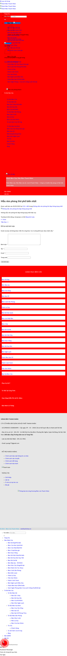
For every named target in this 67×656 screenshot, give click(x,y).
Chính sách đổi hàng (11, 461)
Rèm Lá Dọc (15, 620)
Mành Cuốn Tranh (13, 580)
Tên (2, 249)
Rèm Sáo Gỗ (15, 610)
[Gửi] (5, 19)
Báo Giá (6, 191)
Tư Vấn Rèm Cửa (8, 93)
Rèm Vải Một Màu (13, 555)
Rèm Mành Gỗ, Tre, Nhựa (15, 568)
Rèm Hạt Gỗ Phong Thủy (18, 613)
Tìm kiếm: (6, 532)
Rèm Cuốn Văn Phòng (14, 570)
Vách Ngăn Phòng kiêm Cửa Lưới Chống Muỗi (22, 588)
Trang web (4, 257)
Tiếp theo (4, 222)
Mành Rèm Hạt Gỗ (13, 585)
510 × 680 (26, 206)
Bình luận (4, 244)
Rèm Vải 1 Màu (15, 595)
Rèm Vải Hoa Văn (16, 598)
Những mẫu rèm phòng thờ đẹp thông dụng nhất (48, 206)
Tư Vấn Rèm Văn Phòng (15, 615)
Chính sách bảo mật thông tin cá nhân (16, 456)
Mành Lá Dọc (12, 575)
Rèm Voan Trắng (13, 553)
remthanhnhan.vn (25, 529)
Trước (3, 219)
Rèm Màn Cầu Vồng (14, 565)
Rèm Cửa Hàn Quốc (14, 545)
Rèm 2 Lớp (11, 550)
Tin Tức (10, 625)
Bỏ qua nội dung (5, 1)
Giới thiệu (8, 477)
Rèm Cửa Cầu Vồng (17, 608)
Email (3, 253)
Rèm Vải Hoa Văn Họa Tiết (16, 558)
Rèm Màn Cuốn (16, 618)
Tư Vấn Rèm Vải (12, 593)
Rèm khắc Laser (12, 573)
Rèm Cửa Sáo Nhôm (17, 623)
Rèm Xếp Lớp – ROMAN (15, 563)
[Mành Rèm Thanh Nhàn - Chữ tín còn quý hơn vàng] (8, 6)
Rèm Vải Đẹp (12, 543)
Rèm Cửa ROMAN (17, 600)
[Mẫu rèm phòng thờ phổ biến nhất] (16, 209)
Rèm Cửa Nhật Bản (13, 548)
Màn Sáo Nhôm (12, 578)
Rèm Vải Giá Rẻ (12, 560)
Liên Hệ (6, 194)
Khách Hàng (15, 628)
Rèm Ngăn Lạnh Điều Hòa (15, 583)
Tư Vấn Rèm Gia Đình (14, 605)
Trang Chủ (7, 14)
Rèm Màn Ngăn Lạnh (17, 603)
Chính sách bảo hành (11, 463)
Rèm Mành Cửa (8, 16)
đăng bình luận (29, 217)
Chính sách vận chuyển (12, 458)
